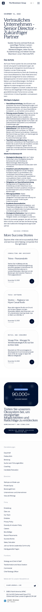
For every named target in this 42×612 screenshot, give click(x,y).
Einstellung (7, 508)
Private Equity (8, 486)
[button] (32, 3)
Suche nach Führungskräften (13, 463)
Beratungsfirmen (9, 489)
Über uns (7, 511)
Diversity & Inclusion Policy (13, 525)
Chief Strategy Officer (11, 572)
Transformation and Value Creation (15, 565)
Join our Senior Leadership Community (17, 546)
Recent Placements (10, 535)
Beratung (7, 460)
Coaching (7, 466)
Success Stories (9, 539)
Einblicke (7, 518)
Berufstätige (8, 532)
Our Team (7, 515)
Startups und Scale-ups (12, 482)
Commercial (8, 568)
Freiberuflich (8, 456)
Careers (6, 529)
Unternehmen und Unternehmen (15, 492)
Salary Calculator (9, 542)
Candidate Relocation (11, 470)
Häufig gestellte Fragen (11, 549)
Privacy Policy (8, 522)
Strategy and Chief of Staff (13, 561)
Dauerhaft (7, 453)
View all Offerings (10, 496)
